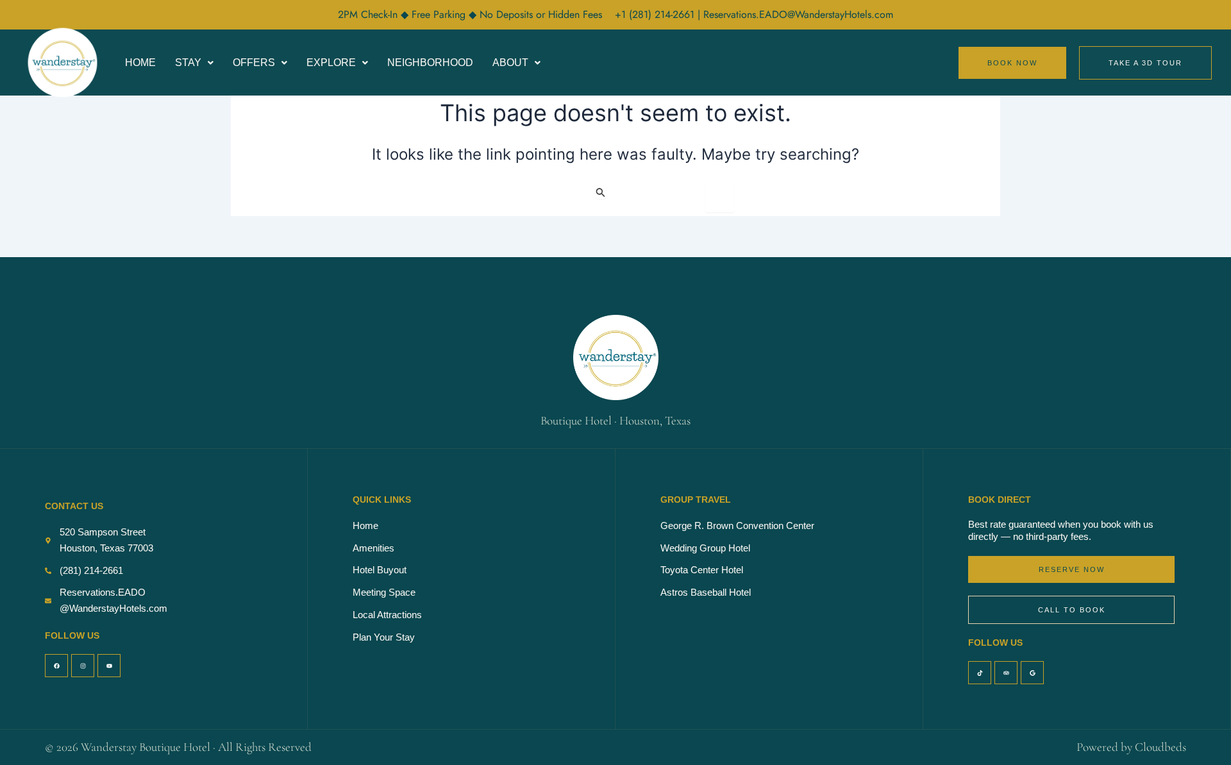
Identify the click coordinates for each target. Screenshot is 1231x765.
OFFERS (254, 62)
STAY (188, 62)
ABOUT (510, 62)
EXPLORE (331, 62)
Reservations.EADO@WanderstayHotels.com (798, 14)
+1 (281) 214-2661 (656, 14)
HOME (140, 62)
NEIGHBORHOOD (430, 62)
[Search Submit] (601, 192)
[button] (194, 63)
